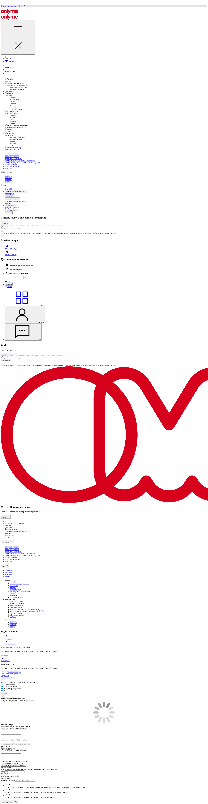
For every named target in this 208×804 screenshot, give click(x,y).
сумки (12, 145)
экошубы (8, 95)
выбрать (12, 678)
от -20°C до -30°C (16, 109)
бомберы (13, 121)
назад (6, 224)
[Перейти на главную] (9, 13)
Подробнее (5, 676)
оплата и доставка (12, 153)
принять (4, 678)
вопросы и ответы (12, 157)
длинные (13, 103)
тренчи (12, 117)
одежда (8, 131)
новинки (13, 97)
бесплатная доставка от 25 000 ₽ (13, 6)
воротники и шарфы (17, 137)
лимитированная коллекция (15, 127)
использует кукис (14, 672)
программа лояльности (13, 159)
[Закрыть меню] (18, 46)
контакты (8, 180)
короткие (13, 105)
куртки (12, 123)
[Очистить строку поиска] (25, 277)
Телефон (11, 58)
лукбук (7, 182)
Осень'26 (8, 81)
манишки (13, 141)
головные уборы (16, 139)
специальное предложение (15, 85)
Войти (10, 284)
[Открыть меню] (18, 28)
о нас (8, 213)
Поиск (9, 287)
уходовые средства (12, 149)
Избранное (12, 61)
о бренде (8, 176)
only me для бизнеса (12, 166)
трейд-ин (8, 168)
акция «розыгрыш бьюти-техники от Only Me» (22, 163)
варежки (13, 143)
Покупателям (10, 210)
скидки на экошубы (17, 89)
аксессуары (9, 135)
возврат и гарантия (12, 155)
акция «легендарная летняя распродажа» (20, 161)
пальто (12, 119)
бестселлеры (14, 99)
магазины (8, 178)
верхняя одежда (11, 113)
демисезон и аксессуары (18, 87)
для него (13, 101)
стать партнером (11, 164)
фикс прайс (9, 91)
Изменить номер (21, 729)
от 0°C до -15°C (15, 107)
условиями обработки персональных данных (99, 233)
